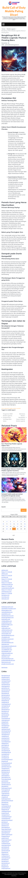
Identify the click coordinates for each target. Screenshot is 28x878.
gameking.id (5, 861)
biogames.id (4, 747)
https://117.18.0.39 (6, 575)
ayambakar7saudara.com (8, 608)
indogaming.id (5, 679)
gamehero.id (5, 711)
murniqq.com (5, 597)
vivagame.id (4, 722)
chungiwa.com (5, 637)
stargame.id (4, 727)
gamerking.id (5, 824)
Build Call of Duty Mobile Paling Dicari (14, 11)
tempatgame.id (5, 765)
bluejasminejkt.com (7, 624)
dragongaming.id (6, 840)
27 (14, 529)
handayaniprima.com (7, 615)
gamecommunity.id (6, 820)
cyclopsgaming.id (6, 816)
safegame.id (4, 743)
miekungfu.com (5, 628)
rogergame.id (5, 793)
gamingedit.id (5, 775)
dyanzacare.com (6, 662)
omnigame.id (5, 757)
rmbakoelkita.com (6, 621)
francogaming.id (6, 779)
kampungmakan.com (7, 617)
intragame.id (5, 756)
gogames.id (4, 852)
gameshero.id (5, 688)
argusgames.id (5, 732)
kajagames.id (5, 809)
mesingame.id (5, 720)
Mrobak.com (5, 626)
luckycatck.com (5, 619)
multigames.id (5, 856)
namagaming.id (5, 681)
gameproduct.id (6, 784)
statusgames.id (5, 858)
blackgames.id (5, 772)
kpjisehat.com (5, 640)
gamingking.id (5, 832)
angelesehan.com (6, 623)
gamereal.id (4, 781)
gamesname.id (5, 850)
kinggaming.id (5, 836)
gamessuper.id (5, 695)
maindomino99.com (7, 584)
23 (24, 526)
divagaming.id (5, 677)
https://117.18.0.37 (6, 590)
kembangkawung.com (7, 635)
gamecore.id (5, 707)
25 (7, 529)
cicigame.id (4, 797)
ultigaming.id (5, 841)
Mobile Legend (13, 408)
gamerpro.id (5, 825)
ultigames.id (4, 854)
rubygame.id (5, 736)
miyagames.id (5, 768)
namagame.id (5, 725)
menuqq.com (5, 598)
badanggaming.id (6, 788)
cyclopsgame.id (5, 818)
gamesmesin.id (5, 690)
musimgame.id (5, 718)
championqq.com (6, 591)
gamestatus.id (5, 863)
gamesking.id (5, 849)
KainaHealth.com (6, 651)
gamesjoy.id (4, 802)
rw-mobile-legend (10, 410)
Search (3, 507)
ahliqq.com (4, 573)
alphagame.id (5, 795)
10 (3, 524)
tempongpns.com (6, 610)
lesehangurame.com (7, 607)
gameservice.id (5, 782)
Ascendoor (15, 874)
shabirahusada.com (7, 653)
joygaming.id (5, 813)
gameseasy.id (5, 847)
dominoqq (4, 667)
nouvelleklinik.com (6, 649)
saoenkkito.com (6, 614)
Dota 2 (2, 408)
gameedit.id (4, 786)
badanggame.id (5, 799)
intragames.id (5, 749)
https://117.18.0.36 (6, 572)
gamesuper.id (5, 715)
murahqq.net (5, 581)
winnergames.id (6, 731)
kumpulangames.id (6, 759)
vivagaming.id (5, 682)
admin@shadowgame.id (12, 45)
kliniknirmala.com (6, 648)
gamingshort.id (5, 777)
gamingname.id (5, 831)
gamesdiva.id (5, 693)
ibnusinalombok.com (7, 658)
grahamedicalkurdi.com (8, 660)
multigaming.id (5, 843)
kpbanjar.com (5, 644)
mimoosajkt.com (6, 633)
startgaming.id (5, 684)
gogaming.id (5, 838)
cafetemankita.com (6, 630)
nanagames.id (5, 815)
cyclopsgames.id (6, 806)
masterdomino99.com (7, 588)
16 (24, 524)
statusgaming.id (6, 845)
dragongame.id (5, 868)
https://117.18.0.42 (6, 579)
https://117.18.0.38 (6, 586)
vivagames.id (5, 702)
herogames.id (5, 697)
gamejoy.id (4, 822)
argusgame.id (5, 738)
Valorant (18, 408)
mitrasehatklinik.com (7, 642)
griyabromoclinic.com (7, 664)
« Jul (13, 535)
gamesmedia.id (5, 807)
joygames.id (4, 804)
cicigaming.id (5, 774)
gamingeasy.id (5, 827)
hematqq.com (5, 595)
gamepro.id (4, 865)
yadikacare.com (5, 655)
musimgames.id (6, 704)
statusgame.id (5, 686)
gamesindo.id (5, 691)
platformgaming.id (6, 834)
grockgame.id (5, 740)
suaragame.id (5, 754)
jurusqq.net (4, 577)
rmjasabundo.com (6, 632)
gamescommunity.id (7, 800)
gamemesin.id (5, 709)
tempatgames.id (6, 752)
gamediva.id (4, 713)
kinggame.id (5, 866)
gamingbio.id (5, 745)
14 (17, 524)
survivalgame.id (5, 741)
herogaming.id (5, 675)
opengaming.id (5, 729)
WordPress (13, 875)
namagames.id (5, 706)
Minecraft (7, 408)
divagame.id (4, 724)
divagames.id (5, 700)
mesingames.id (5, 699)
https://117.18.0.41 (6, 582)
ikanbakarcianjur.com (7, 639)
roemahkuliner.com (6, 612)
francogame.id (5, 790)
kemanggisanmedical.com (8, 646)
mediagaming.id (6, 811)
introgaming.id (5, 750)
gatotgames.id (5, 770)
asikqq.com (4, 570)
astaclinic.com (5, 657)
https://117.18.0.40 (6, 593)
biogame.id (4, 761)
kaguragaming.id (6, 829)
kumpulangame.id (6, 763)
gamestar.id (4, 716)
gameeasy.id (5, 859)
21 (17, 526)
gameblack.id (5, 791)
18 (7, 526)
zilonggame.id (5, 734)
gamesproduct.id (6, 766)
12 (10, 524)
